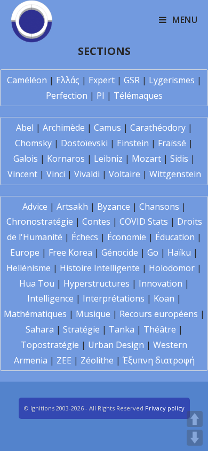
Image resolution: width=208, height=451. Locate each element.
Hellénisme (28, 268)
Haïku (179, 252)
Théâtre (159, 329)
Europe (24, 252)
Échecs (84, 237)
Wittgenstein (175, 174)
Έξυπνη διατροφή (159, 360)
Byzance (113, 206)
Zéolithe (97, 360)
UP (195, 419)
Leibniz (108, 158)
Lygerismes (172, 80)
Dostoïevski (84, 143)
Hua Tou (36, 283)
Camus (107, 127)
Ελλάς (67, 80)
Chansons (159, 206)
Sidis (179, 158)
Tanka (121, 329)
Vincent (22, 174)
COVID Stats (143, 221)
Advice (34, 206)
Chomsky (33, 143)
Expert (102, 80)
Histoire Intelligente (100, 268)
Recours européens (158, 314)
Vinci (55, 174)
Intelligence (50, 298)
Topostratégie (50, 345)
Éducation (175, 237)
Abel (25, 127)
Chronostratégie (39, 221)
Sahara (40, 329)
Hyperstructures (96, 283)
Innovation (160, 283)
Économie (126, 237)
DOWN (195, 438)
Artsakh (72, 206)
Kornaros (66, 158)
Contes (96, 221)
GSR (132, 80)
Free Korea (70, 252)
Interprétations (114, 298)
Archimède (64, 127)
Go (152, 252)
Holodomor (172, 268)
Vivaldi (87, 174)
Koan (164, 298)
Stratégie (81, 329)
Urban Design (116, 345)
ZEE (64, 360)
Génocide (119, 252)
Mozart (146, 158)
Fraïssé (172, 143)
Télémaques (138, 95)
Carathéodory (158, 127)
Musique (93, 314)
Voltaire (124, 174)
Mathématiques (35, 314)
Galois (25, 158)
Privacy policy (165, 408)
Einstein (133, 143)
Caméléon (27, 80)
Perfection (66, 95)
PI (101, 95)
